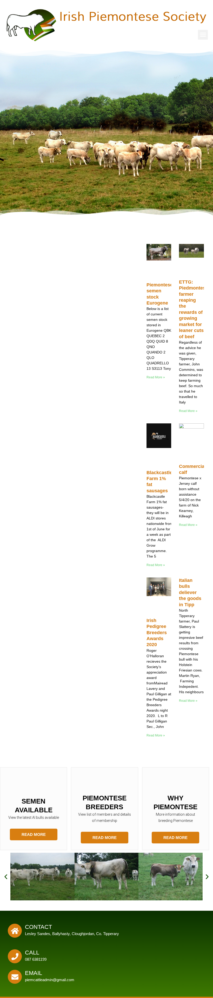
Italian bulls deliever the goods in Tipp (190, 592)
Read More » (156, 377)
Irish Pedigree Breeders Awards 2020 (157, 632)
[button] (203, 35)
